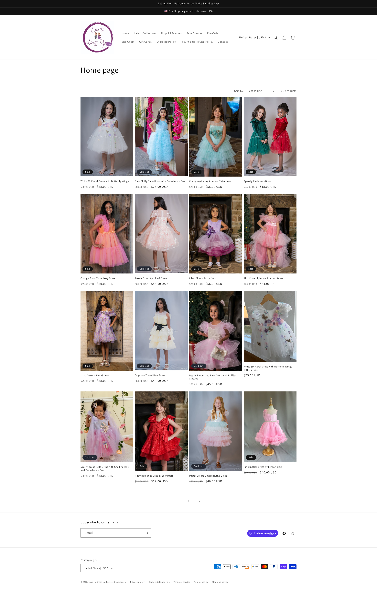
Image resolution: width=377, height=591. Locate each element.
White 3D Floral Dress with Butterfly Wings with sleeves (268, 368)
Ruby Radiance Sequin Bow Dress (154, 475)
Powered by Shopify (116, 582)
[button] (275, 37)
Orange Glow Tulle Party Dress (98, 278)
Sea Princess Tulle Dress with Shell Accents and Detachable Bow (105, 468)
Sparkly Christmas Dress (257, 181)
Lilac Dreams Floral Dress (95, 375)
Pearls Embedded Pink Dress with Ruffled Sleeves (212, 377)
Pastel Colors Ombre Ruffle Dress (208, 475)
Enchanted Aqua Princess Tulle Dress (210, 181)
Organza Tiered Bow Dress (150, 375)
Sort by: (239, 91)
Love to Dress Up (97, 582)
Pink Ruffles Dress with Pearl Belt (263, 467)
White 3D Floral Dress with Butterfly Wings (105, 181)
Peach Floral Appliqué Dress (151, 278)
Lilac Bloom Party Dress (203, 278)
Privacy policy (137, 582)
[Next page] (199, 501)
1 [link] (178, 501)
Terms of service (182, 582)
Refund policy (201, 582)
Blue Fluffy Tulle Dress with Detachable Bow (160, 181)
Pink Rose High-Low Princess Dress (263, 278)
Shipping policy (220, 582)
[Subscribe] (146, 533)
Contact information (159, 582)
